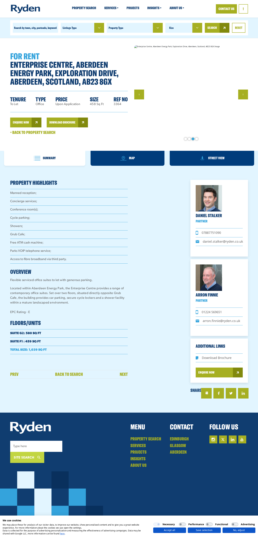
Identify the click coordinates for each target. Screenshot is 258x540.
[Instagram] (213, 439)
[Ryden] (25, 8)
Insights (153, 8)
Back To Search (69, 374)
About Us (176, 8)
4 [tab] (196, 139)
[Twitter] (231, 393)
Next (124, 374)
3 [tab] (193, 139)
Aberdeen (178, 452)
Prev (14, 374)
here (62, 533)
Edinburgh (179, 438)
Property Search (84, 8)
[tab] (44, 158)
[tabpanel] (129, 94)
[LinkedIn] (243, 393)
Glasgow (178, 445)
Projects (133, 8)
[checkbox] (156, 524)
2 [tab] (189, 139)
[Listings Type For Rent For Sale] (82, 28)
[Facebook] (218, 393)
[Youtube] (242, 439)
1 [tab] (185, 139)
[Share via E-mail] (206, 393)
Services (110, 8)
